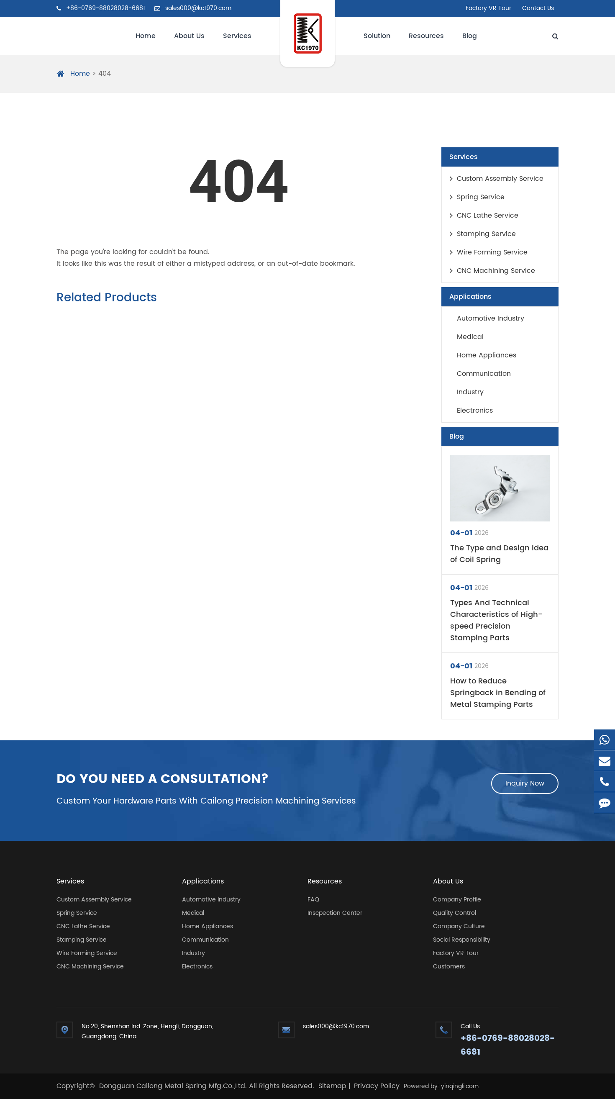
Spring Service (481, 197)
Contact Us (538, 8)
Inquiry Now (524, 783)
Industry (470, 392)
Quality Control (454, 913)
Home (146, 36)
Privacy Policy (377, 1086)
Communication (484, 373)
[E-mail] (604, 760)
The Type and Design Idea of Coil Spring (499, 554)
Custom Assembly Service (500, 178)
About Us (189, 36)
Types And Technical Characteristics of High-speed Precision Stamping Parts (496, 620)
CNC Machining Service (496, 270)
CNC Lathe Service (487, 215)
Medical (470, 336)
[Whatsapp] (604, 739)
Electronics (475, 410)
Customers (449, 966)
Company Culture (459, 926)
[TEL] (604, 781)
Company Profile (457, 899)
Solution (377, 36)
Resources (426, 36)
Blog (469, 36)
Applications (470, 296)
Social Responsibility (461, 940)
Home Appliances (486, 355)
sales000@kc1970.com (197, 8)
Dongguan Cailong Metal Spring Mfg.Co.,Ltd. (174, 1086)
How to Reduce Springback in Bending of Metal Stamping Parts (498, 693)
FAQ (313, 899)
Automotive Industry (490, 318)
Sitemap (332, 1086)
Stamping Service (486, 234)
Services (237, 36)
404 (104, 73)
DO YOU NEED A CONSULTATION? (162, 779)
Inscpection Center (335, 913)
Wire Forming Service (492, 252)
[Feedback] (604, 802)
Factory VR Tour (488, 8)
